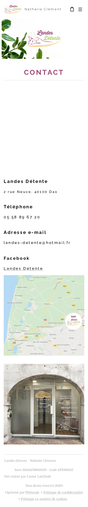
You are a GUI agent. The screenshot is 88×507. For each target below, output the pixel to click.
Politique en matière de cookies (44, 499)
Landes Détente (23, 268)
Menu (80, 9)
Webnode (32, 492)
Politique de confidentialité (63, 492)
